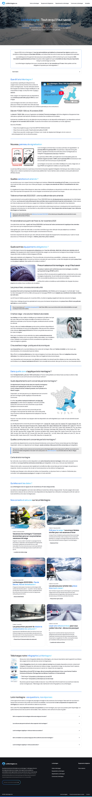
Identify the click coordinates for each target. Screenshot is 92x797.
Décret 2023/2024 (19, 596)
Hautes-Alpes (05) (43, 425)
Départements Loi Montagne (62, 3)
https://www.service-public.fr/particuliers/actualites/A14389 (30, 130)
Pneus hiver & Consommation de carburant (25, 639)
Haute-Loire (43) (56, 424)
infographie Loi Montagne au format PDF (40, 676)
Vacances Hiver (54, 543)
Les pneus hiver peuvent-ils (27, 627)
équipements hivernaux (51, 153)
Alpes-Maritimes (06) (55, 425)
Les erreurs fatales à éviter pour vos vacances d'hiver (64, 531)
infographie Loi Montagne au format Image (41, 678)
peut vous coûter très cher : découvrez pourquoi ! (64, 628)
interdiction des (32, 307)
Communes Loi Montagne (77, 3)
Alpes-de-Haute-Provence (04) (28, 425)
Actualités (87, 3)
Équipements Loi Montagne (58, 771)
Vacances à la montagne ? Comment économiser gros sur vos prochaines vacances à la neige (27, 536)
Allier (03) (16, 425)
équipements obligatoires (34, 250)
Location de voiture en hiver (57, 642)
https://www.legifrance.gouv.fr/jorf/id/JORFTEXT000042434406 (31, 128)
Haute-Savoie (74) (73, 424)
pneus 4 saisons (35, 26)
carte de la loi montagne (27, 473)
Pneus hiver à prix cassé (56, 598)
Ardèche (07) (66, 425)
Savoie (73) (64, 424)
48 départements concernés (61, 199)
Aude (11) (73, 425)
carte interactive (51, 450)
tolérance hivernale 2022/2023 (40, 214)
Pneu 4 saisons (81, 768)
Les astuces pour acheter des (63, 587)
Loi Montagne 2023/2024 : (26, 583)
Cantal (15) (47, 424)
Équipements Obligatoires (47, 3)
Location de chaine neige (20, 552)
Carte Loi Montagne (34, 3)
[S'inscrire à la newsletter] (18, 782)
